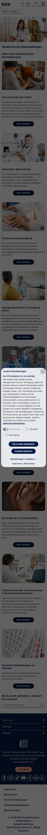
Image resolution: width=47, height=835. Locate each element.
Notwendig (14, 429)
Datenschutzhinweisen (14, 423)
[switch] (26, 429)
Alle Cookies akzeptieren (23, 444)
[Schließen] (43, 371)
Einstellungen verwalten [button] (22, 459)
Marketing (14, 435)
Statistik (34, 429)
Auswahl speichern (23, 451)
